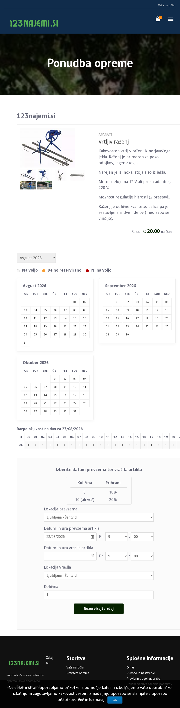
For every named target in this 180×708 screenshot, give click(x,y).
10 (137, 310)
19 (156, 318)
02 (127, 302)
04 (147, 302)
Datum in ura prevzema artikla (71, 528)
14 (107, 318)
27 (166, 326)
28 (65, 334)
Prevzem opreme (78, 673)
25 (147, 326)
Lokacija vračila (57, 567)
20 (166, 318)
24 (137, 326)
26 (156, 326)
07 (107, 310)
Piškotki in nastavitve (141, 673)
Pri (101, 536)
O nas (130, 667)
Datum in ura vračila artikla (68, 548)
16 (127, 318)
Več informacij (92, 699)
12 (156, 310)
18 (147, 318)
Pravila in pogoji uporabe (143, 678)
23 (127, 326)
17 (137, 318)
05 (156, 302)
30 (84, 334)
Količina (51, 586)
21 (107, 326)
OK (115, 700)
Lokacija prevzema (60, 509)
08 (117, 310)
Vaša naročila (166, 5)
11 (147, 310)
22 (117, 326)
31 (25, 342)
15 (117, 318)
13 (166, 310)
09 (127, 310)
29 (74, 334)
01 (117, 302)
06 (166, 302)
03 (137, 302)
